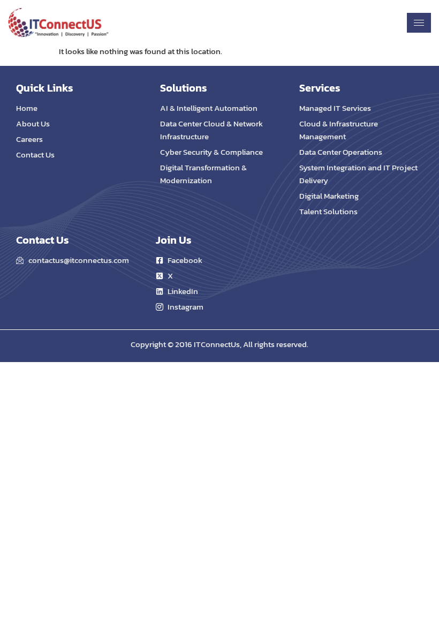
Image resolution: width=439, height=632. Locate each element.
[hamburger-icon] (419, 23)
